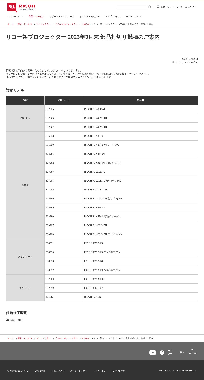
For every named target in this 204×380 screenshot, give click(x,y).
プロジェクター (43, 24)
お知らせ (86, 24)
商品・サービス (25, 24)
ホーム (10, 24)
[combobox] (131, 7)
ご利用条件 (40, 370)
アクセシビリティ (78, 370)
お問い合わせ (118, 370)
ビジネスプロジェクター (66, 24)
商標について (57, 370)
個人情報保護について (17, 370)
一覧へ (181, 352)
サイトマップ (99, 370)
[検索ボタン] (149, 6)
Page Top (192, 353)
